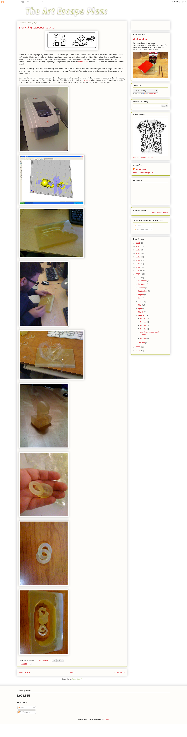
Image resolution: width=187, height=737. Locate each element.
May (140, 305)
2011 (138, 271)
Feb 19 (143, 329)
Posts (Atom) (77, 679)
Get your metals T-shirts (143, 157)
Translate (152, 94)
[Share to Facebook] (60, 660)
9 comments (43, 660)
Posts (138, 226)
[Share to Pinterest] (62, 660)
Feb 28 (143, 318)
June (140, 301)
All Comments (142, 230)
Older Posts (119, 672)
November (142, 284)
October (141, 288)
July (140, 298)
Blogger (106, 719)
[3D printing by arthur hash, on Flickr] (44, 151)
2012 (138, 267)
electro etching (140, 39)
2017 (138, 250)
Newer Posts (24, 672)
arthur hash (141, 169)
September (143, 291)
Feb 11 (143, 338)
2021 (138, 243)
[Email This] (53, 660)
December (142, 281)
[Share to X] (57, 660)
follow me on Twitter (160, 213)
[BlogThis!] (55, 660)
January (141, 343)
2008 (138, 347)
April (140, 308)
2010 (138, 274)
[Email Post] (30, 664)
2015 (138, 257)
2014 (138, 260)
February (142, 315)
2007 (138, 351)
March (141, 312)
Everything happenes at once (36, 27)
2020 (138, 246)
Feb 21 (143, 325)
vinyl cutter (86, 80)
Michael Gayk (83, 62)
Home (72, 672)
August (141, 295)
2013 (138, 264)
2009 (138, 278)
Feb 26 (143, 322)
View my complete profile (143, 172)
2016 (138, 253)
